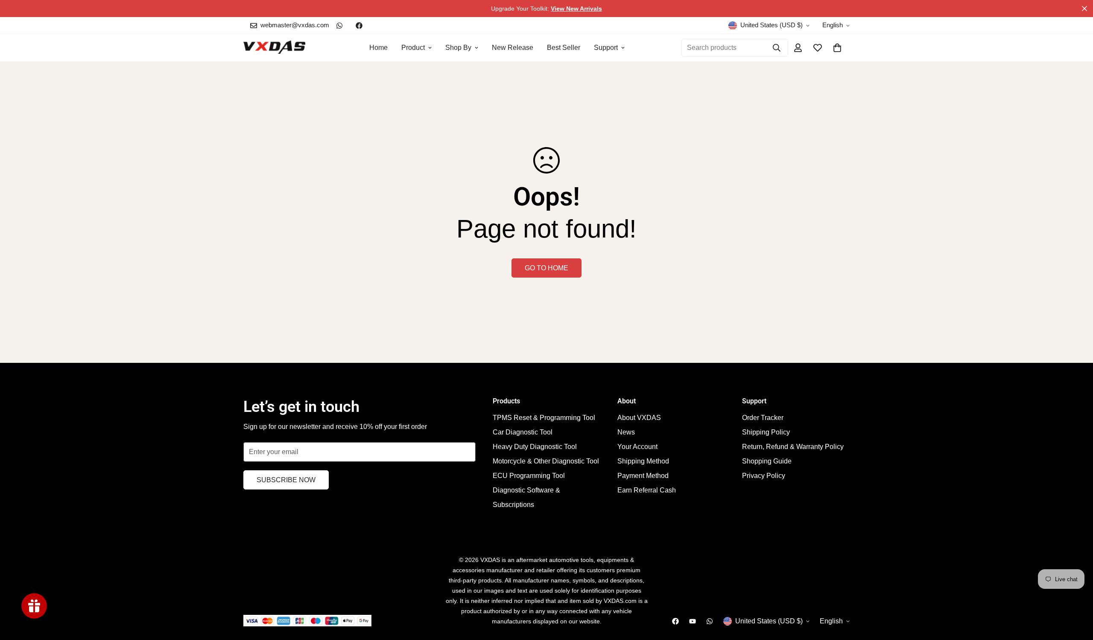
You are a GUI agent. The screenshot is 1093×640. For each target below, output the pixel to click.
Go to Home (546, 268)
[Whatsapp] (339, 25)
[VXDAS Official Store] (274, 47)
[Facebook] (359, 25)
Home (378, 47)
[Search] (777, 47)
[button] (837, 48)
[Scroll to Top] (1076, 593)
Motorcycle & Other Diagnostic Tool (546, 461)
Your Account (637, 446)
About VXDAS (639, 417)
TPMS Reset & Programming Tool (544, 417)
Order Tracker (762, 417)
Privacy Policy (763, 475)
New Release (512, 47)
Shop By (458, 47)
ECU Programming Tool (529, 475)
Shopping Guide (767, 461)
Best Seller (563, 47)
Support (606, 47)
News (626, 432)
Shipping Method (643, 461)
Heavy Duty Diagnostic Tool (535, 446)
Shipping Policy (766, 432)
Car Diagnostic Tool (522, 432)
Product (413, 47)
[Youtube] (692, 621)
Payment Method (643, 475)
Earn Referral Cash (646, 490)
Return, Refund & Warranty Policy (793, 446)
